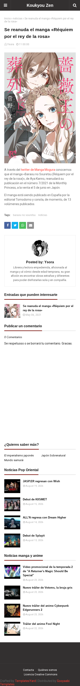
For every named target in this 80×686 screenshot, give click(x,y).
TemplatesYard (25, 681)
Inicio (7, 18)
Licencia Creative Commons (40, 674)
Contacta (28, 670)
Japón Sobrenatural (53, 455)
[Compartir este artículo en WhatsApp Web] (22, 225)
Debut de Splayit (34, 535)
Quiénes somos (47, 670)
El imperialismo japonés (19, 455)
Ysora (10, 44)
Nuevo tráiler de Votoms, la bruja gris (47, 587)
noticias (17, 18)
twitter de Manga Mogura (38, 169)
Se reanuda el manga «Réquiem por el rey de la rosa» (48, 308)
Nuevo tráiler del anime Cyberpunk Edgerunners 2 (46, 608)
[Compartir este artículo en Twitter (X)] (15, 225)
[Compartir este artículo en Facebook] (7, 225)
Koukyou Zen (40, 5)
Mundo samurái (13, 460)
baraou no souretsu (24, 215)
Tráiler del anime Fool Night (41, 623)
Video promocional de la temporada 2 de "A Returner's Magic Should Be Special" (48, 571)
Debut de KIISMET (35, 499)
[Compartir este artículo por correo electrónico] (30, 225)
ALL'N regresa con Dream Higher (44, 517)
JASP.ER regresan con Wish (41, 481)
